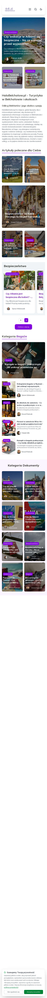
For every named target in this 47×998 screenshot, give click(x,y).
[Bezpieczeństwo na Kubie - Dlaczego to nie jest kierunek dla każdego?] (23, 206)
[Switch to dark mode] (41, 9)
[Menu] (29, 9)
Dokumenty (8, 71)
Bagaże (30, 240)
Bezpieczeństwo (11, 32)
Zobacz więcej (23, 327)
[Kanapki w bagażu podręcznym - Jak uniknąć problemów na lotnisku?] (23, 360)
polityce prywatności (11, 987)
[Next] (26, 320)
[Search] (35, 9)
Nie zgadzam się (13, 992)
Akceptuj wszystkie (33, 992)
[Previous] (21, 320)
